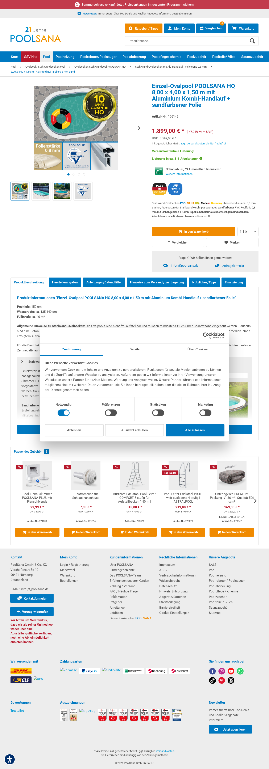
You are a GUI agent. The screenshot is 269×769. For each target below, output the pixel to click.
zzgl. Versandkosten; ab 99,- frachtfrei (203, 143)
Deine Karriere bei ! (131, 618)
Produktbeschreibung (29, 282)
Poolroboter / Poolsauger (227, 581)
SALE (212, 565)
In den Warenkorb (195, 231)
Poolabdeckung (220, 586)
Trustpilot (17, 711)
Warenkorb (67, 575)
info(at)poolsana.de (184, 265)
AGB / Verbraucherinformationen (177, 572)
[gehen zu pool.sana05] (221, 672)
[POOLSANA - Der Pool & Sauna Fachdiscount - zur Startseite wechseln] (36, 34)
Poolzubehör (218, 597)
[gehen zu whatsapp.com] (240, 672)
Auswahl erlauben (134, 430)
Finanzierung (234, 282)
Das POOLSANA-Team (125, 575)
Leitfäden (116, 613)
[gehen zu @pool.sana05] (231, 681)
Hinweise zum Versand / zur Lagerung (157, 282)
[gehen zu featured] (231, 672)
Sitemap (214, 613)
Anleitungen (118, 607)
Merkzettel (67, 570)
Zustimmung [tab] (71, 349)
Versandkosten (165, 751)
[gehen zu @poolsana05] (212, 681)
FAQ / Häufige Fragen (124, 591)
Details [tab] (134, 349)
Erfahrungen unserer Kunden (129, 581)
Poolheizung (217, 575)
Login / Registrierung (74, 565)
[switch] (111, 412)
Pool (212, 570)
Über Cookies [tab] (197, 349)
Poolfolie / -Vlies (221, 602)
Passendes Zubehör (30, 451)
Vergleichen (179, 242)
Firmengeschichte (122, 570)
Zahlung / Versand (122, 586)
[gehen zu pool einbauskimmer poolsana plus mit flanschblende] (37, 501)
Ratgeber (116, 602)
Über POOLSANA (121, 565)
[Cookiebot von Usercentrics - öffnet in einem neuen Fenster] (206, 335)
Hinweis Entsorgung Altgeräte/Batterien (173, 594)
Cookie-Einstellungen (174, 613)
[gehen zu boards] (221, 681)
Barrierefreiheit (169, 607)
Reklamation (118, 597)
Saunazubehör (219, 607)
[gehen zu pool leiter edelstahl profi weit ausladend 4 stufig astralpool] (183, 501)
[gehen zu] (68, 174)
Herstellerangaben (65, 282)
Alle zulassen (195, 430)
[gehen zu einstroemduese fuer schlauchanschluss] (86, 501)
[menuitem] (191, 37)
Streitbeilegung (169, 602)
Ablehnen (74, 430)
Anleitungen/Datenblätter (104, 282)
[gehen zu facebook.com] (212, 672)
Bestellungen (69, 581)
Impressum (167, 565)
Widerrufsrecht (169, 581)
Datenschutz (168, 586)
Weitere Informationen (179, 174)
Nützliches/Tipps (204, 282)
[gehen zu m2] (232, 501)
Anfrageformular (233, 265)
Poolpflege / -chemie (223, 591)
